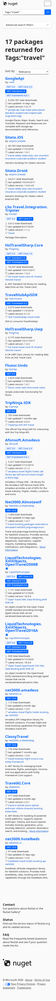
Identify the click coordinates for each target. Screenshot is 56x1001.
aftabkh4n (14, 786)
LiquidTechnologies (19, 571)
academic (32, 158)
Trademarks (24, 987)
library (8, 474)
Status (8, 920)
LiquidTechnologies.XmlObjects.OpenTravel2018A (23, 627)
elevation (10, 112)
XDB (7, 602)
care (36, 155)
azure (28, 805)
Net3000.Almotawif (23, 502)
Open (11, 599)
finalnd (38, 276)
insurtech (44, 155)
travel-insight (36, 474)
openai (35, 805)
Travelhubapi (20, 316)
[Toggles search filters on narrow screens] (47, 25)
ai (6, 477)
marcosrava (15, 298)
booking (19, 524)
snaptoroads (35, 112)
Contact (9, 904)
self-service (23, 474)
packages (29, 524)
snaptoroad (22, 112)
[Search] (47, 12)
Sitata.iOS (14, 137)
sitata (25, 155)
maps (28, 109)
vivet (11, 82)
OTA (37, 665)
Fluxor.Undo (16, 365)
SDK (10, 316)
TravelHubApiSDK (21, 294)
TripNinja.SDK (18, 402)
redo (23, 387)
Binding (37, 599)
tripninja (13, 406)
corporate (21, 158)
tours (41, 527)
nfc (32, 276)
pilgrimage (32, 527)
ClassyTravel (16, 736)
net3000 (21, 527)
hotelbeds (13, 861)
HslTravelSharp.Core (24, 245)
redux (42, 387)
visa (41, 758)
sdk (41, 471)
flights (28, 471)
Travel (11, 233)
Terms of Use (42, 980)
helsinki (9, 279)
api (17, 109)
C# (11, 602)
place (35, 109)
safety (18, 155)
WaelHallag (28, 505)
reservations (41, 524)
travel (11, 155)
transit (17, 279)
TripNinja (13, 424)
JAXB (44, 599)
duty (30, 155)
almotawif (10, 527)
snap (7, 115)
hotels (36, 471)
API (25, 424)
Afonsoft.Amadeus (22, 440)
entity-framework (14, 761)
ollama (19, 808)
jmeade (22, 140)
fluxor (11, 387)
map (22, 109)
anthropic (10, 808)
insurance (10, 158)
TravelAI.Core (17, 783)
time (29, 387)
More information (39, 831)
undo (18, 387)
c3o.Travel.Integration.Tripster (26, 208)
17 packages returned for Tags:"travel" (25, 50)
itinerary (19, 758)
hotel (37, 316)
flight (27, 758)
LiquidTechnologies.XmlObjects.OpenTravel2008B (23, 561)
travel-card (24, 276)
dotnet (20, 805)
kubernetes (11, 811)
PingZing (14, 248)
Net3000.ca (15, 505)
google (12, 109)
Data (29, 599)
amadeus (13, 471)
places (41, 109)
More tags (16, 115)
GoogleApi (14, 78)
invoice (34, 758)
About (28, 980)
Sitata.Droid (16, 170)
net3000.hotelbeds (22, 839)
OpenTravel (28, 665)
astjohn (13, 140)
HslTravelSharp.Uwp (24, 329)
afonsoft (13, 443)
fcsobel (13, 213)
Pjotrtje (13, 369)
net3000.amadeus (21, 690)
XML (24, 599)
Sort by (9, 71)
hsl (9, 276)
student (42, 158)
